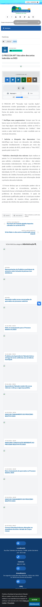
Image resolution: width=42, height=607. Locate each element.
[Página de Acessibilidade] (33, 17)
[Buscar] (38, 22)
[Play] (19, 88)
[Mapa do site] (29, 17)
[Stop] (23, 88)
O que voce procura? (7, 22)
